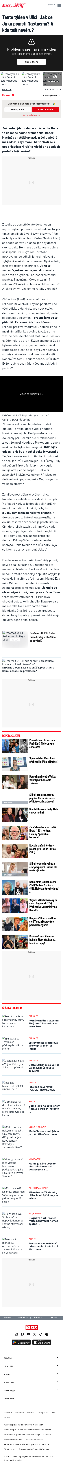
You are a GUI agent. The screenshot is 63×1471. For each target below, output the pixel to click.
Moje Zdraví (35, 1213)
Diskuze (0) (8, 95)
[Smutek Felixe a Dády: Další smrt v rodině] (15, 815)
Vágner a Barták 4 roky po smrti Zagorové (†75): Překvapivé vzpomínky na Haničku (43, 905)
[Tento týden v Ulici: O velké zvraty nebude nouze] (10, 84)
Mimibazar (35, 1159)
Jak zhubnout (23, 1318)
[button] (59, 5)
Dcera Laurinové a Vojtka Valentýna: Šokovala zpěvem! (42, 779)
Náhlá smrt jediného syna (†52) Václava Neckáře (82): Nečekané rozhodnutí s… (43, 887)
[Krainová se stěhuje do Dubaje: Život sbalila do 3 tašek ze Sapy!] (15, 942)
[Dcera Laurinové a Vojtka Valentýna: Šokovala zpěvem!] (15, 782)
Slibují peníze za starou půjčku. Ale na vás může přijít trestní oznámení (42, 798)
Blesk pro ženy (37, 1126)
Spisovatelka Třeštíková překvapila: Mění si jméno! (43, 760)
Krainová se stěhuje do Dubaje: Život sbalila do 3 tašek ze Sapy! (42, 939)
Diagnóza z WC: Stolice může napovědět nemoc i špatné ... (44, 1220)
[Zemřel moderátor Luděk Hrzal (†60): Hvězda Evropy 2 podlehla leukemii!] (15, 833)
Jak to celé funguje (31, 115)
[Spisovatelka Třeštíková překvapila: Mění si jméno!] (15, 764)
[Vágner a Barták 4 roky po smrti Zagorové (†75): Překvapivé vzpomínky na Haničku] (15, 905)
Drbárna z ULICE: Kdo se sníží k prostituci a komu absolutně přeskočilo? (28, 669)
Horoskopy (38, 1318)
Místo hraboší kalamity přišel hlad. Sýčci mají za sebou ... (43, 1195)
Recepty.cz (35, 1101)
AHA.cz (32, 1082)
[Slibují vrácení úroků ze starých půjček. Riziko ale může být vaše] (15, 869)
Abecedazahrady (38, 1187)
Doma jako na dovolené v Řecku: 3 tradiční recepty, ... (44, 1108)
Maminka (7, 1318)
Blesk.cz (33, 1016)
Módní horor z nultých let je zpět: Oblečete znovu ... (44, 1133)
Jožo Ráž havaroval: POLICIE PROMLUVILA (42, 1088)
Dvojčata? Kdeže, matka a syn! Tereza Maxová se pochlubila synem (42, 921)
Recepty (54, 1318)
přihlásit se (51, 5)
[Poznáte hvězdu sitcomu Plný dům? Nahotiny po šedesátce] (15, 746)
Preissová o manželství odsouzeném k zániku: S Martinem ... (43, 1246)
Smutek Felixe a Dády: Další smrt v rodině (43, 810)
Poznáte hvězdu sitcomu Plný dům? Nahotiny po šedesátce (42, 743)
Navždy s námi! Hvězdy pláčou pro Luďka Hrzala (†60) (42, 848)
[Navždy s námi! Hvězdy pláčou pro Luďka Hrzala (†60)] (15, 851)
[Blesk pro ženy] (14, 7)
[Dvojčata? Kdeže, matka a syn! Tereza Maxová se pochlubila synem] (15, 924)
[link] (16, 1334)
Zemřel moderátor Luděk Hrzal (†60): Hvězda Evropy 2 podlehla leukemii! (42, 832)
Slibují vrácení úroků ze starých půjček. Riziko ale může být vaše (43, 866)
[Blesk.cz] (32, 1327)
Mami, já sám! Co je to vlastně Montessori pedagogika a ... (42, 1166)
